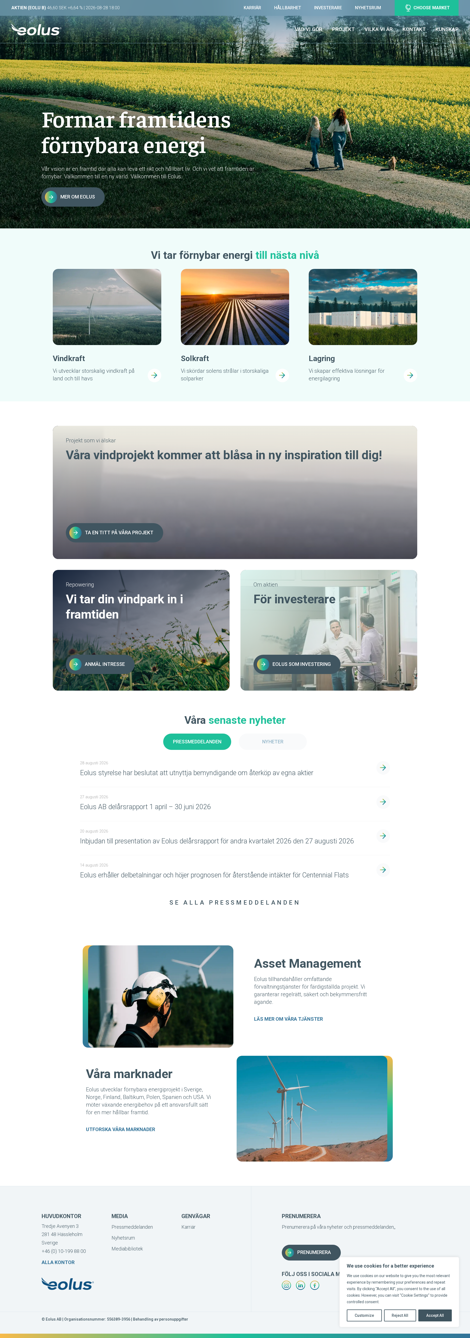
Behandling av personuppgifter (160, 1319)
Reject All (400, 1315)
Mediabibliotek (127, 1249)
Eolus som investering (302, 664)
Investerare (328, 7)
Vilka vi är (378, 29)
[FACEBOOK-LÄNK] (314, 1285)
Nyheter (272, 741)
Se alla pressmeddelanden (234, 902)
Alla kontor (58, 1262)
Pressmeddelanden (197, 741)
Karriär (252, 7)
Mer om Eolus (77, 197)
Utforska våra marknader (120, 1129)
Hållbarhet (287, 7)
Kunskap (447, 29)
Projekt (343, 29)
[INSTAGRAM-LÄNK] (286, 1285)
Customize (364, 1315)
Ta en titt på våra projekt (119, 532)
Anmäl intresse (105, 664)
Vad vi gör (308, 29)
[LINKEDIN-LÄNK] (300, 1285)
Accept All (435, 1315)
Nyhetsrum (368, 7)
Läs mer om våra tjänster (288, 1019)
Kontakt (414, 29)
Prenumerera (314, 1252)
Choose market (431, 7)
